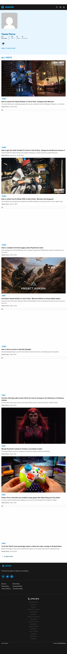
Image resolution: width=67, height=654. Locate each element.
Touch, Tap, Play (33, 631)
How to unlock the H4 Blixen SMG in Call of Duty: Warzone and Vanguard (27, 199)
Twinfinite (33, 604)
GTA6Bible (33, 638)
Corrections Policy (18, 588)
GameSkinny (33, 624)
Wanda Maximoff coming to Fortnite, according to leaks (21, 449)
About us (3, 584)
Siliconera (33, 614)
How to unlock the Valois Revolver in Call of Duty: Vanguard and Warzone (27, 101)
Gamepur (33, 607)
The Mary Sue (33, 629)
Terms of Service (6, 588)
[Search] (57, 7)
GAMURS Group (62, 643)
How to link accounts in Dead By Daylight (16, 349)
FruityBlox (33, 634)
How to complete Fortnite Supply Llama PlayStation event (22, 248)
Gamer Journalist (33, 621)
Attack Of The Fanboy (33, 609)
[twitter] (3, 43)
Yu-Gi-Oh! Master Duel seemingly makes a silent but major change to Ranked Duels (31, 546)
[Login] (64, 7)
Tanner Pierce (5, 106)
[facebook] (12, 576)
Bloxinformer (33, 636)
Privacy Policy (5, 586)
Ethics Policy (16, 584)
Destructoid (33, 619)
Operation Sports (33, 626)
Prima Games (33, 612)
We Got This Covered (33, 616)
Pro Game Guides (33, 602)
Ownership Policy (17, 586)
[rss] (3, 576)
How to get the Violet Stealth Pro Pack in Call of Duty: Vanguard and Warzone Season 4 (33, 150)
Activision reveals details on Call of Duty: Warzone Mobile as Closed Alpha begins (30, 298)
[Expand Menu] (60, 7)
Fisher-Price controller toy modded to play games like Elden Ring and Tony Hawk (30, 498)
